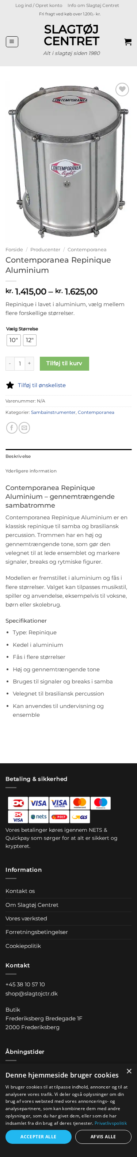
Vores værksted (26, 918)
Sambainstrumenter (53, 412)
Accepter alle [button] (38, 1137)
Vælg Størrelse (22, 329)
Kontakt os (20, 890)
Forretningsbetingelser (36, 931)
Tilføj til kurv (64, 363)
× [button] (129, 1071)
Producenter (45, 249)
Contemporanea (87, 249)
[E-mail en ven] (24, 427)
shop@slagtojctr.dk (31, 993)
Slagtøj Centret (71, 35)
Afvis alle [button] (103, 1137)
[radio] (13, 340)
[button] (38, 5)
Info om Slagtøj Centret (93, 5)
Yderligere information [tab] (31, 471)
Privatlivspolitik (111, 1123)
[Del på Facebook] (12, 427)
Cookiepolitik (23, 945)
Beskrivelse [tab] (18, 456)
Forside (14, 249)
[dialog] (68, 1110)
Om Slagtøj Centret (31, 904)
